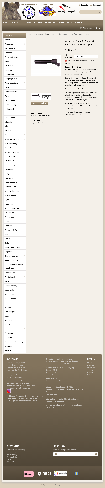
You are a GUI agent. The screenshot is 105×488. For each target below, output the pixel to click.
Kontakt (16, 23)
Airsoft (7, 40)
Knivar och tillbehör (12, 139)
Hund (7, 113)
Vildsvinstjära (10, 311)
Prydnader (9, 221)
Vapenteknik (10, 294)
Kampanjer (9, 346)
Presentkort (9, 212)
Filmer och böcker (11, 83)
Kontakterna (11, 452)
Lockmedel (9, 169)
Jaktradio (8, 122)
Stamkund (97, 5)
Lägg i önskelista (39, 103)
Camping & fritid (11, 78)
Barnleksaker (10, 48)
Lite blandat (9, 161)
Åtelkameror (10, 333)
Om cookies (11, 462)
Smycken (8, 251)
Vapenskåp (9, 290)
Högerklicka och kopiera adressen (44, 123)
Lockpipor (8, 174)
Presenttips (9, 217)
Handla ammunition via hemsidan (21, 385)
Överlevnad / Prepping (14, 342)
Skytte (7, 238)
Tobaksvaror (10, 272)
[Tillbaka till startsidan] (13, 12)
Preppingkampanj (12, 208)
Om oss (6, 23)
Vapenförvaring (11, 285)
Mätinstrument (10, 195)
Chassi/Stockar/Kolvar (14, 264)
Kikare (7, 126)
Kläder (7, 135)
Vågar (7, 316)
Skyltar (7, 234)
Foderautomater (11, 91)
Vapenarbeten (28, 23)
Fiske (7, 87)
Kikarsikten (9, 130)
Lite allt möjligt (74, 23)
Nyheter (8, 200)
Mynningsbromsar (12, 191)
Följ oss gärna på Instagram (18, 388)
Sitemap (8, 350)
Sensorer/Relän (11, 230)
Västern (8, 329)
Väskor (7, 324)
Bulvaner (8, 70)
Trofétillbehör (10, 277)
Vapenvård (9, 303)
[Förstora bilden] (46, 65)
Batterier (8, 52)
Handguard (10, 268)
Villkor (89, 362)
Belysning (8, 61)
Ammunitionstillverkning (16, 450)
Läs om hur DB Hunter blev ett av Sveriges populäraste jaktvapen (63, 400)
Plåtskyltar (9, 204)
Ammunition (9, 44)
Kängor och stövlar (12, 152)
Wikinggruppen (60, 485)
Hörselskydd (10, 117)
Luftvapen (9, 178)
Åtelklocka (9, 337)
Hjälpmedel (9, 109)
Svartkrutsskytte (11, 256)
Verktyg (8, 307)
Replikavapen (10, 226)
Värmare (8, 320)
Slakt (7, 243)
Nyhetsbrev (91, 375)
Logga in (84, 5)
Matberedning (10, 187)
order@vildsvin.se (20, 370)
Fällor (7, 96)
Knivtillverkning (11, 143)
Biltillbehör (9, 66)
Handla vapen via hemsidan (18, 383)
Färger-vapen (10, 100)
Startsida (31, 34)
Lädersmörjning (11, 182)
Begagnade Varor (12, 57)
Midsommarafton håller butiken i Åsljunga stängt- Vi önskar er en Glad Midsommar (62, 362)
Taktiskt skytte (11, 260)
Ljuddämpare (10, 165)
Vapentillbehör (10, 298)
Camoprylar (9, 74)
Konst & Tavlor (10, 148)
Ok (96, 454)
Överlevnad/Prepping (47, 23)
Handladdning (10, 104)
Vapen (62, 23)
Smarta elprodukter (12, 247)
